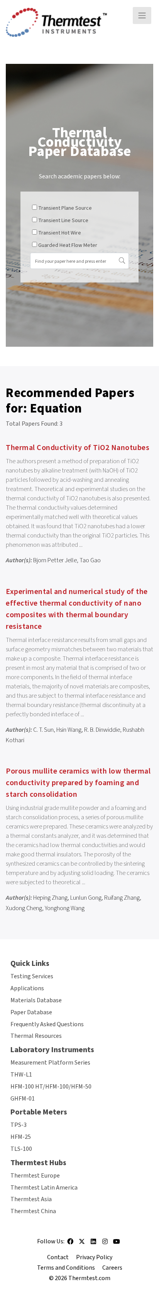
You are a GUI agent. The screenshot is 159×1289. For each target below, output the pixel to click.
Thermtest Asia (31, 1199)
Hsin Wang (68, 730)
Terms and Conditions (66, 1267)
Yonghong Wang (65, 908)
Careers (112, 1267)
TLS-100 (21, 1149)
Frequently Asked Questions (47, 1024)
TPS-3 (18, 1125)
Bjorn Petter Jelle (55, 560)
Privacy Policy (94, 1257)
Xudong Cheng (24, 908)
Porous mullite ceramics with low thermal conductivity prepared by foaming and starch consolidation (78, 783)
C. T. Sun (43, 730)
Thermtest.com (89, 1278)
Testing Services (31, 976)
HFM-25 (20, 1137)
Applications (27, 988)
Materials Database (36, 1000)
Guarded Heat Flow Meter (67, 245)
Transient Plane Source (65, 208)
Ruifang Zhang (122, 898)
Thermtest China (33, 1211)
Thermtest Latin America (44, 1187)
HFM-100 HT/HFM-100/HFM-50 (50, 1086)
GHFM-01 (22, 1098)
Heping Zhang (50, 898)
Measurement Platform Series (50, 1062)
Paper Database (31, 1012)
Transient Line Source (63, 220)
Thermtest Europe (35, 1175)
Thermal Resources (36, 1036)
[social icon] (70, 1244)
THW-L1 (21, 1074)
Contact (58, 1257)
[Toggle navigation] (142, 15)
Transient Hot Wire (59, 233)
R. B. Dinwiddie (102, 730)
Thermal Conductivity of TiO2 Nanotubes (77, 447)
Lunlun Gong (85, 898)
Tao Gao (90, 560)
